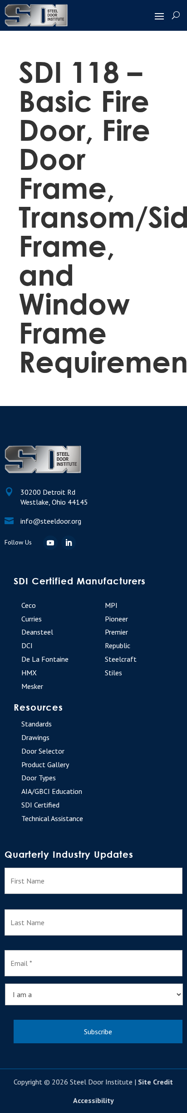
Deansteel (37, 631)
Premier (116, 631)
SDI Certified (40, 804)
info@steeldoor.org (50, 520)
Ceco (28, 605)
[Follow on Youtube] (50, 542)
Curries (31, 618)
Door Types (38, 777)
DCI (27, 645)
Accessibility (93, 1100)
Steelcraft (121, 659)
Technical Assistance (52, 818)
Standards (36, 723)
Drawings (35, 737)
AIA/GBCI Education (51, 791)
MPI (111, 605)
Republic (117, 645)
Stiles (113, 672)
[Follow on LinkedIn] (68, 542)
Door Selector (42, 750)
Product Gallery (45, 764)
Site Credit (155, 1081)
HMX (29, 672)
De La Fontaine (45, 659)
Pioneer (116, 618)
